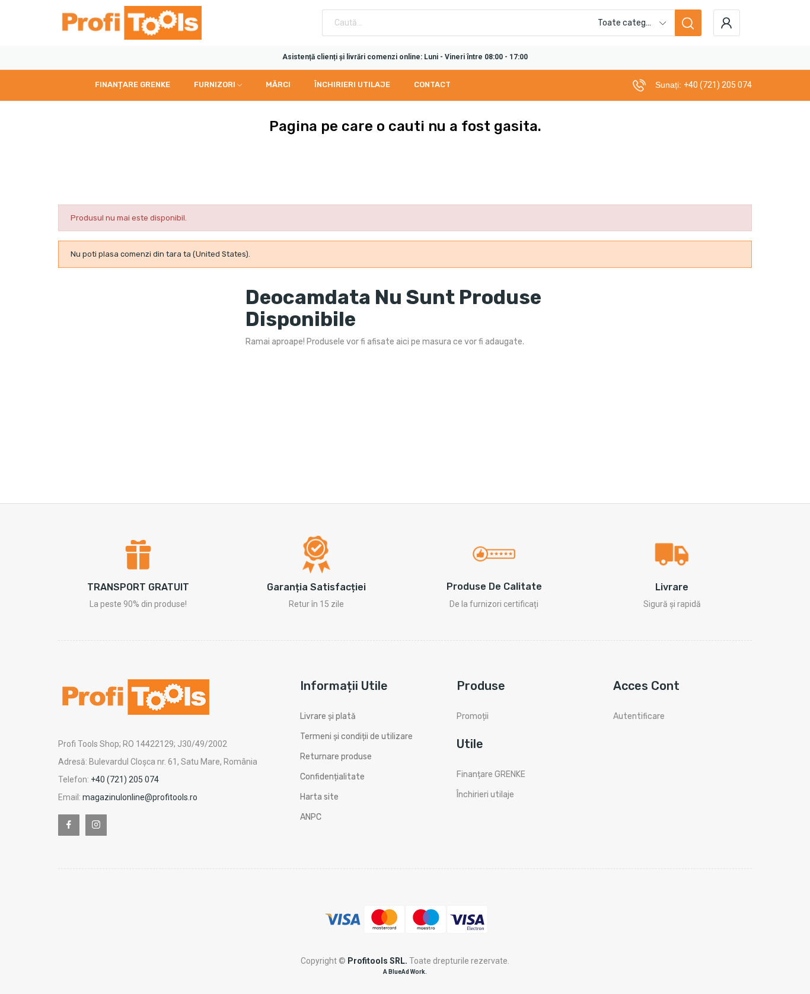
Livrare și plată (328, 716)
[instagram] (96, 825)
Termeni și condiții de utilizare (356, 736)
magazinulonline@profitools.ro (139, 797)
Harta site (319, 797)
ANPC (310, 817)
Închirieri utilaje (485, 795)
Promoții (473, 716)
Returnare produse (336, 757)
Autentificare (639, 716)
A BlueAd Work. (405, 972)
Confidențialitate (332, 777)
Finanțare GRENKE (491, 774)
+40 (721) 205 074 (718, 85)
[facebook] (68, 825)
